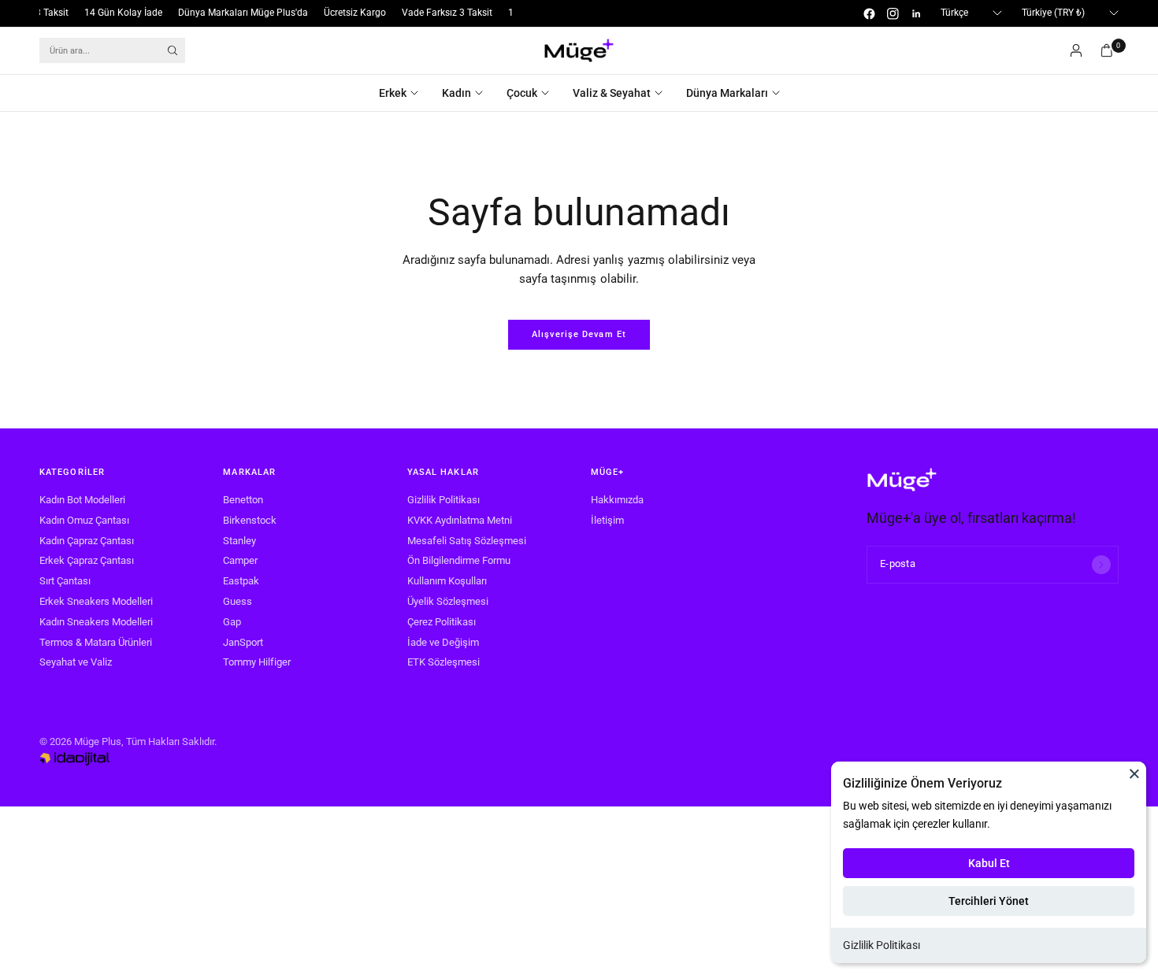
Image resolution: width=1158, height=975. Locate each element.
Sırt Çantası (65, 581)
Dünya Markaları (727, 93)
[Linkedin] (916, 13)
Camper (240, 560)
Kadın (456, 93)
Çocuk (522, 93)
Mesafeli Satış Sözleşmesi (466, 541)
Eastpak (241, 581)
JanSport (243, 642)
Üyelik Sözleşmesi (447, 601)
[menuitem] (404, 93)
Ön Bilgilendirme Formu (458, 560)
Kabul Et (989, 863)
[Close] (1134, 773)
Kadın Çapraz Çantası (86, 541)
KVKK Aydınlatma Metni (459, 520)
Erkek (392, 93)
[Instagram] (892, 13)
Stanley (239, 541)
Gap (232, 622)
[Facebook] (869, 13)
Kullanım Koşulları (447, 581)
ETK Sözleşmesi (443, 662)
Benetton (243, 500)
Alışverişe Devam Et (579, 334)
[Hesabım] (1076, 50)
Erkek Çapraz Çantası (86, 560)
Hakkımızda (617, 500)
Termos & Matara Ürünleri (95, 642)
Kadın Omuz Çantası (84, 520)
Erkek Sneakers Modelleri (96, 601)
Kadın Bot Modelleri (82, 500)
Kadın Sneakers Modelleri (96, 622)
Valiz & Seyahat (612, 93)
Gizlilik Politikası (881, 945)
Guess (237, 601)
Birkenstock (250, 520)
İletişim (607, 520)
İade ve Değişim (443, 642)
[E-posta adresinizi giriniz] (1101, 564)
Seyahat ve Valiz (75, 662)
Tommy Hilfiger (257, 662)
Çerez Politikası (441, 622)
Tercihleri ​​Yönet (988, 901)
